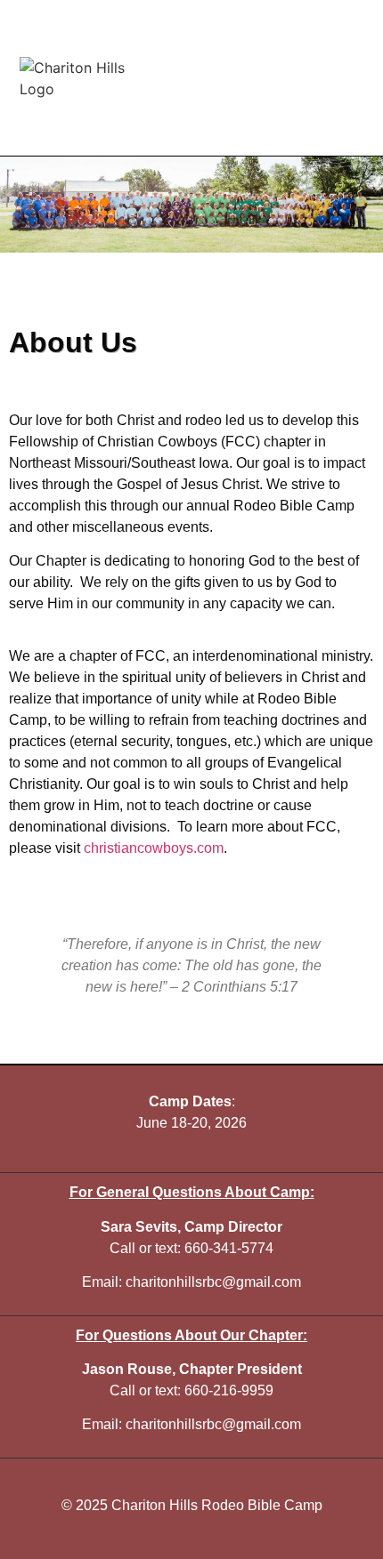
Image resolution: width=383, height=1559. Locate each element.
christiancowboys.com (154, 848)
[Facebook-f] (356, 77)
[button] (227, 77)
